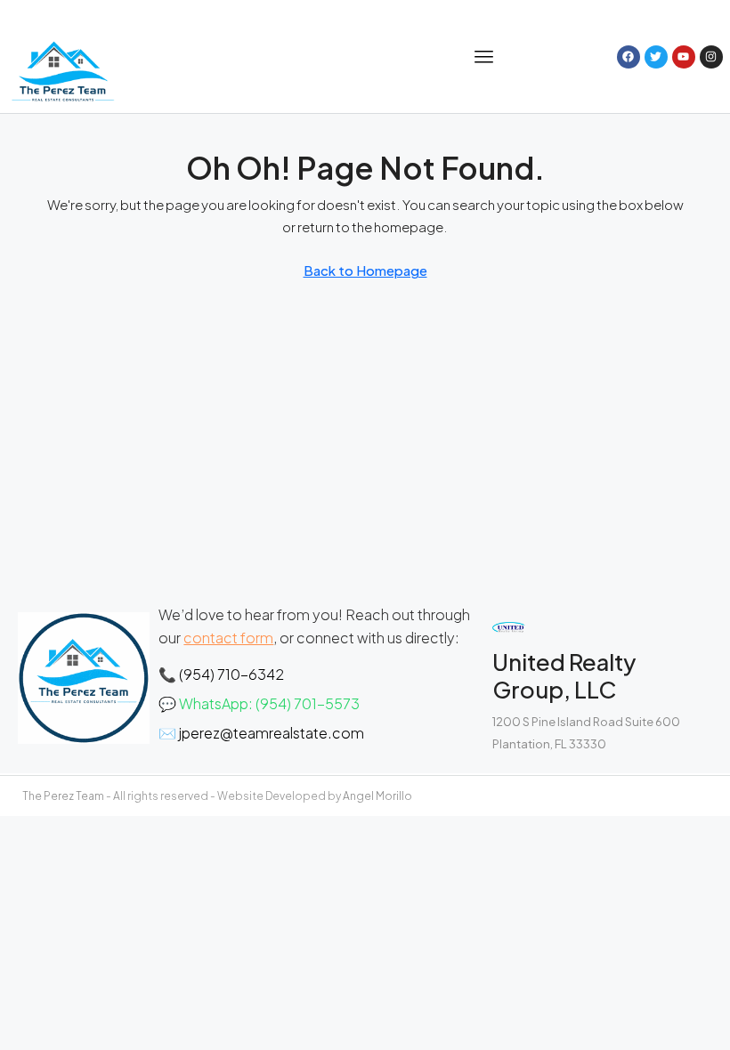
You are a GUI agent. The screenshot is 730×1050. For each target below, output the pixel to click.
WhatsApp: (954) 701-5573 (269, 703)
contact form (228, 637)
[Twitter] (656, 57)
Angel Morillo (377, 796)
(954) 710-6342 (231, 674)
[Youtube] (683, 57)
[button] (485, 57)
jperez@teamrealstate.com (271, 732)
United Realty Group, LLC (564, 675)
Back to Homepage (365, 270)
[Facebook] (628, 57)
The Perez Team (63, 796)
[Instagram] (711, 57)
